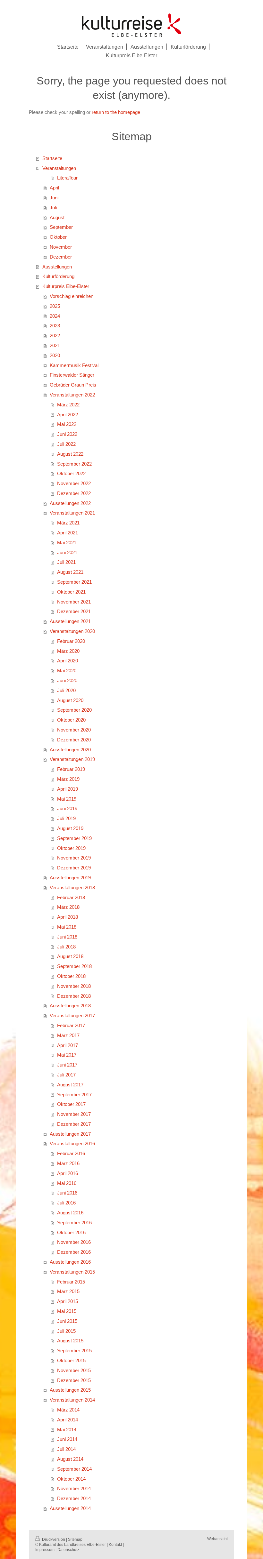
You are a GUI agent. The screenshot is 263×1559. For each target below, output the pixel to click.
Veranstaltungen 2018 (72, 887)
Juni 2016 (67, 1192)
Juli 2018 (66, 946)
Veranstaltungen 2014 (72, 1400)
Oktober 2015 (71, 1360)
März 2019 (68, 779)
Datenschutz (68, 1549)
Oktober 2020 (71, 720)
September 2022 (74, 464)
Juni (54, 197)
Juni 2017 (67, 1064)
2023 (55, 325)
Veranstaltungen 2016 (72, 1143)
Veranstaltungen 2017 (72, 1015)
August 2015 (70, 1340)
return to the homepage (116, 112)
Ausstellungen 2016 (70, 1262)
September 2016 (74, 1222)
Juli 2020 (66, 690)
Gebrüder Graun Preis (73, 385)
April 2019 (67, 789)
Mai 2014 (66, 1429)
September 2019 (74, 838)
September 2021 (74, 582)
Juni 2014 (67, 1439)
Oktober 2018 (71, 976)
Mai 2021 (66, 542)
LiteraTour (67, 177)
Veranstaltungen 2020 (72, 631)
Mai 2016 (66, 1183)
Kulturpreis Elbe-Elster (65, 286)
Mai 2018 (66, 927)
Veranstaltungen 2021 (72, 513)
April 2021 (67, 532)
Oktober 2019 (71, 848)
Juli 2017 (66, 1074)
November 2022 (74, 483)
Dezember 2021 (74, 611)
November (61, 247)
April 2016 (67, 1173)
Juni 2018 (67, 936)
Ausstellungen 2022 (70, 503)
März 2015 (68, 1291)
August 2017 (70, 1084)
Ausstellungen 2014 (70, 1508)
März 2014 (68, 1409)
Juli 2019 (66, 818)
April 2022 (67, 414)
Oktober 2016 (71, 1232)
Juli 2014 (66, 1449)
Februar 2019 (71, 769)
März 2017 (68, 1035)
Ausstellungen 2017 (70, 1134)
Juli (53, 207)
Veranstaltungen (59, 168)
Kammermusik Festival (74, 365)
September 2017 (74, 1094)
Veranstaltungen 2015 (72, 1272)
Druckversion (53, 1539)
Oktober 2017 (71, 1104)
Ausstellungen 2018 (70, 1005)
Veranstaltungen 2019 (72, 759)
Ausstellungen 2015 (70, 1390)
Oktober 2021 (71, 592)
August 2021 (70, 572)
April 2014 (67, 1419)
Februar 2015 (71, 1281)
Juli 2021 (66, 562)
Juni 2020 (67, 680)
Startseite (52, 158)
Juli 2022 (66, 444)
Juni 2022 (67, 434)
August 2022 (70, 454)
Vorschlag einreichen (71, 296)
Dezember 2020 (74, 739)
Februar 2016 (71, 1153)
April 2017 (67, 1045)
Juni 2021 (67, 552)
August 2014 (70, 1459)
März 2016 (68, 1163)
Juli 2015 (66, 1331)
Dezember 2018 (74, 996)
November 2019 (74, 857)
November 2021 (74, 601)
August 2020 (70, 700)
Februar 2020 (71, 641)
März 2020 (68, 651)
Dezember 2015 (74, 1380)
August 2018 (70, 956)
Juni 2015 (67, 1321)
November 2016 (74, 1242)
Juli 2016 (66, 1202)
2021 (55, 345)
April (54, 187)
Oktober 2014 (71, 1479)
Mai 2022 (66, 424)
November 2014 (74, 1488)
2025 (55, 306)
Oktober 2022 (71, 473)
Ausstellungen (57, 266)
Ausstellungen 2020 (70, 749)
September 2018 (74, 966)
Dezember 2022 (74, 493)
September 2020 (74, 710)
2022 (55, 335)
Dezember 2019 (74, 867)
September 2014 (74, 1469)
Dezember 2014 (74, 1498)
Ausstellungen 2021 (70, 621)
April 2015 (67, 1301)
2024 (55, 316)
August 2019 (70, 828)
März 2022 (68, 404)
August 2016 (70, 1212)
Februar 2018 (71, 897)
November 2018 (74, 986)
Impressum (45, 1549)
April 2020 (67, 660)
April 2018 (67, 917)
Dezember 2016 (74, 1252)
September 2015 (74, 1350)
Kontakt (115, 1544)
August (57, 217)
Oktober (58, 237)
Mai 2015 (66, 1311)
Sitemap (75, 1539)
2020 (55, 355)
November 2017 (74, 1114)
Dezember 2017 (74, 1124)
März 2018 (68, 907)
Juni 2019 (67, 808)
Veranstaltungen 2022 (72, 394)
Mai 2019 (66, 799)
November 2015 (74, 1370)
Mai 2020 (66, 670)
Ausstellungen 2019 (70, 877)
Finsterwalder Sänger (72, 375)
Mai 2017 (66, 1055)
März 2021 (68, 522)
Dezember (61, 257)
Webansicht (217, 1539)
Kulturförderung (58, 276)
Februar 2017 (71, 1025)
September (61, 227)
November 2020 (74, 729)
